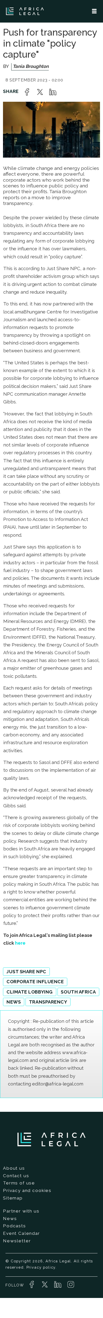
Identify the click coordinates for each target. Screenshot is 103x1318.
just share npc (26, 971)
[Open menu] (94, 11)
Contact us (16, 1175)
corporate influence (35, 981)
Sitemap (13, 1197)
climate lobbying (29, 992)
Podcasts (14, 1225)
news (13, 1002)
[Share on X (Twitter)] (40, 92)
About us (14, 1168)
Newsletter (17, 1240)
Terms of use (19, 1182)
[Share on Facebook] (27, 92)
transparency (48, 1002)
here (20, 943)
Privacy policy (41, 1267)
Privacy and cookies (27, 1190)
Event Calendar (21, 1233)
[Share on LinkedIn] (53, 92)
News (10, 1218)
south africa (78, 992)
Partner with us (21, 1211)
